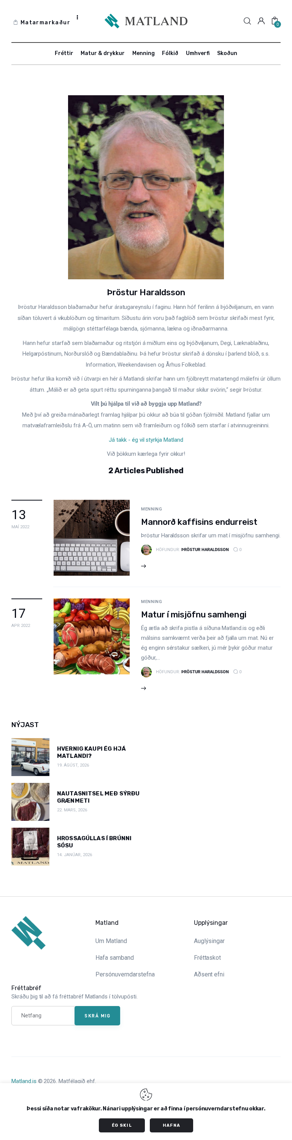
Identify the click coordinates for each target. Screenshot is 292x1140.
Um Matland (111, 941)
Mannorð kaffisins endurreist (199, 522)
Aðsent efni (209, 974)
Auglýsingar (209, 941)
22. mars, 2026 (72, 810)
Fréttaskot (207, 957)
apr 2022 (20, 625)
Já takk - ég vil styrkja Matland (146, 439)
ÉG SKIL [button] (122, 1125)
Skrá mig (97, 1015)
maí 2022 (20, 526)
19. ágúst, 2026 (73, 765)
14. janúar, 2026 (74, 854)
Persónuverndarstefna (124, 974)
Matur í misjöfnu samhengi (193, 614)
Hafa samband (114, 957)
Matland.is (23, 1081)
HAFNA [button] (172, 1125)
